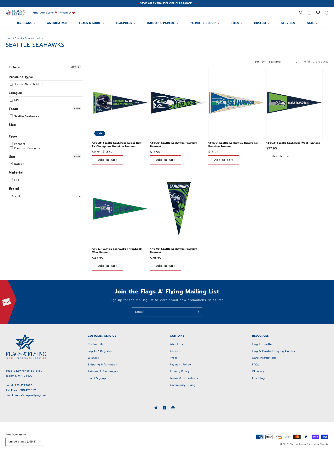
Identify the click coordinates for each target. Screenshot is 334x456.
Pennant (19, 144)
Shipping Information (102, 365)
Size (12, 124)
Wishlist (66, 13)
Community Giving (183, 385)
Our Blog (258, 378)
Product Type (21, 77)
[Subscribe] (197, 312)
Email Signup (97, 378)
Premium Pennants (26, 148)
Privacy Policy (179, 371)
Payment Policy (180, 365)
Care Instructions (264, 358)
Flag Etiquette (262, 344)
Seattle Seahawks (26, 38)
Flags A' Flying (298, 444)
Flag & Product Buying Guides (273, 351)
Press (174, 358)
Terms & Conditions (184, 378)
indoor (40, 38)
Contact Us (95, 344)
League (15, 93)
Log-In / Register (100, 351)
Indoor (18, 164)
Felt (16, 180)
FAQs (255, 365)
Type (13, 136)
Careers (175, 351)
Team (13, 109)
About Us (176, 344)
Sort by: (260, 62)
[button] (301, 12)
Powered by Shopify (317, 444)
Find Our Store (44, 13)
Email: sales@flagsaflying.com (26, 395)
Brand (14, 188)
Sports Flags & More (28, 84)
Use (12, 156)
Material (16, 172)
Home (9, 38)
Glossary (258, 371)
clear (77, 108)
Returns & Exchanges (103, 371)
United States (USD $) (22, 441)
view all (75, 67)
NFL (16, 100)
